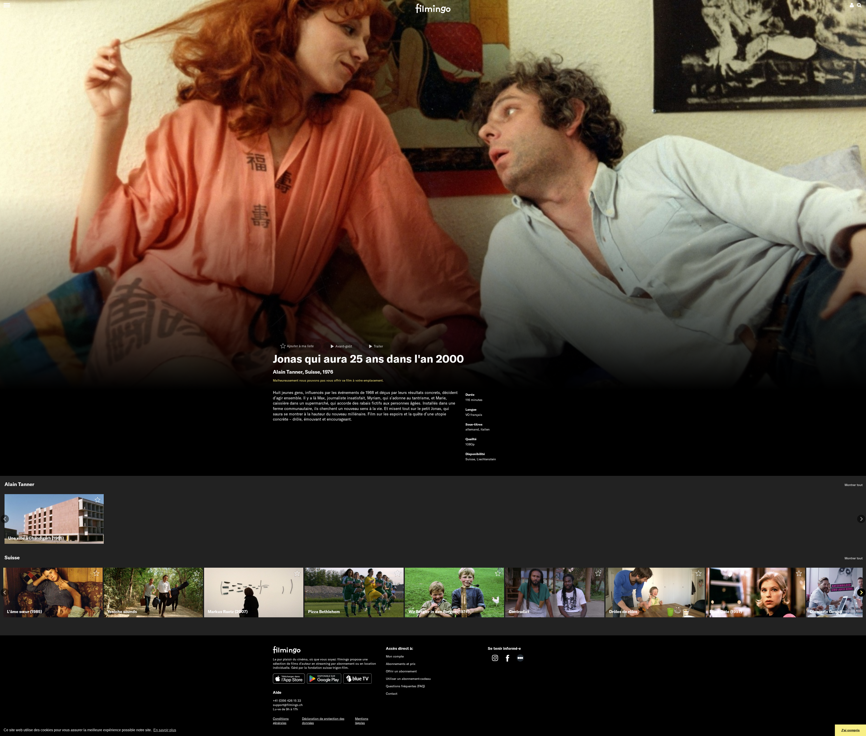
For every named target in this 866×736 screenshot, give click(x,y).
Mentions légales (361, 721)
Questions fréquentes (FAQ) (405, 686)
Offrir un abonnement (401, 671)
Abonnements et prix (400, 664)
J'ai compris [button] (850, 730)
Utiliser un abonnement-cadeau (408, 679)
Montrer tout (854, 485)
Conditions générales (281, 721)
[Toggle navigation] (6, 5)
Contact (391, 694)
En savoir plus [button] (164, 730)
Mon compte (395, 656)
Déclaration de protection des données (323, 721)
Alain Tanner (287, 372)
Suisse (312, 372)
